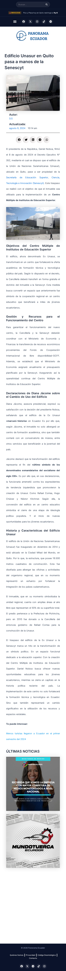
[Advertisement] (33, 904)
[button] (14, 21)
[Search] (47, 5)
